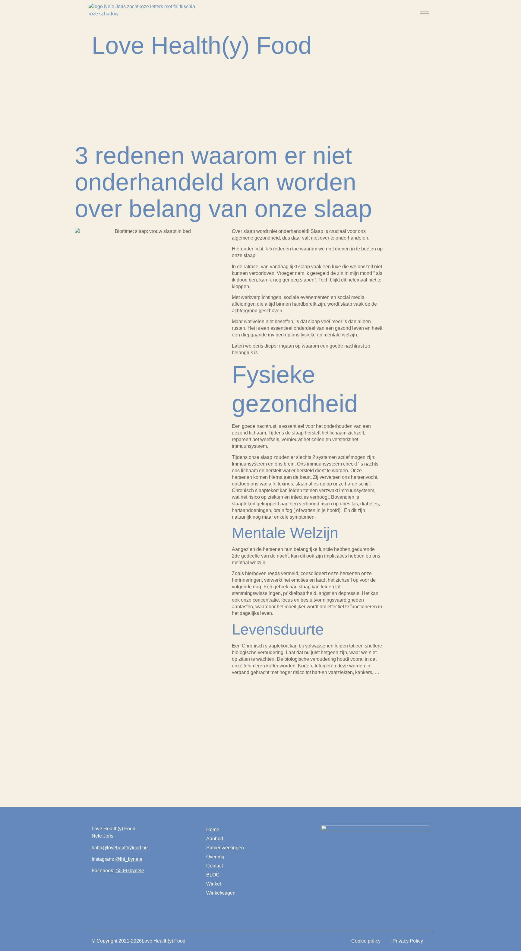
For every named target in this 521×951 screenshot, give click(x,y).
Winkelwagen (220, 892)
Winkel (213, 883)
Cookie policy (365, 940)
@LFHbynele (129, 870)
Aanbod (214, 838)
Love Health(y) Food (202, 45)
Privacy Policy (408, 940)
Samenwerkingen (225, 847)
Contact (214, 865)
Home (212, 829)
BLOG (212, 874)
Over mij (215, 856)
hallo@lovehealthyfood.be (120, 847)
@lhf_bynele (128, 859)
